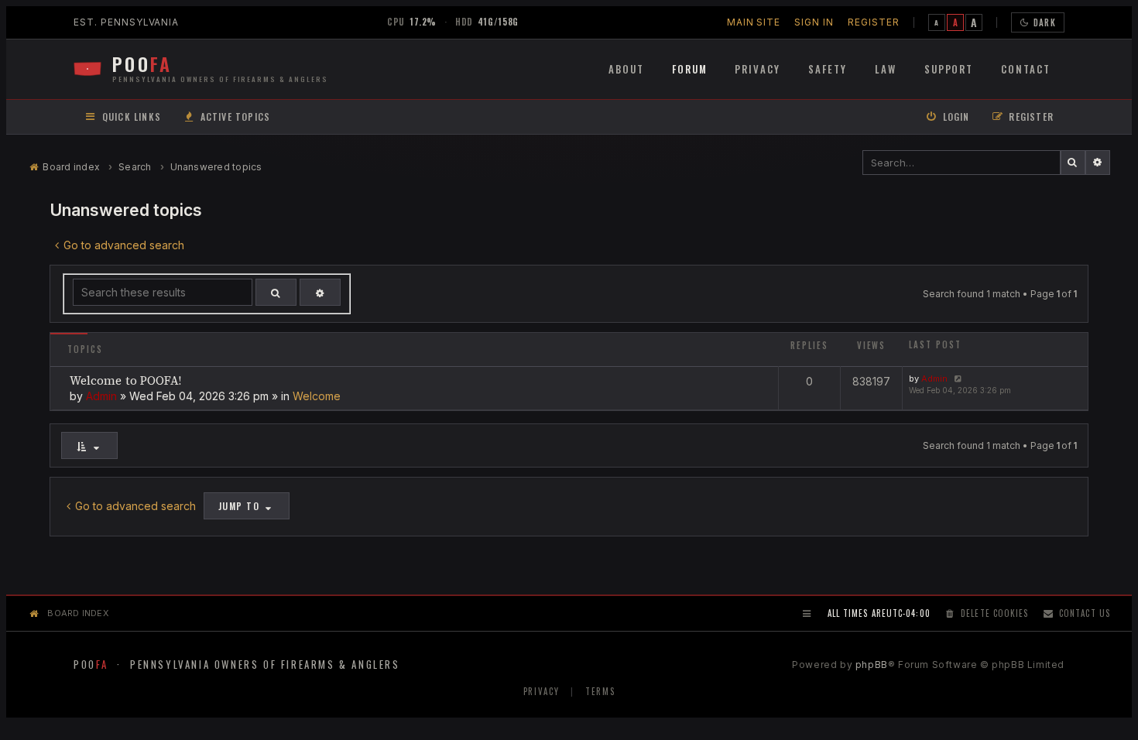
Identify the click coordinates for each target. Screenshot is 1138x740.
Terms (600, 691)
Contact (1026, 69)
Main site (754, 22)
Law (885, 69)
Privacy (757, 69)
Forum (690, 69)
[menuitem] (226, 117)
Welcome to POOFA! (125, 380)
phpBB (871, 664)
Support (949, 69)
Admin (101, 396)
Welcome (317, 396)
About (626, 69)
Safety (827, 69)
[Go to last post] (956, 378)
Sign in (814, 22)
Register (874, 22)
